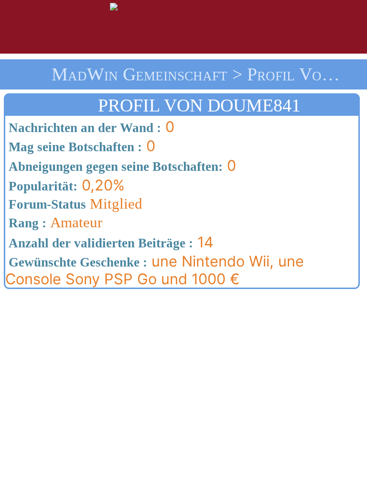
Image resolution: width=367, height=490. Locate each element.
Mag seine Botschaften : (73, 147)
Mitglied (73, 204)
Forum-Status (45, 204)
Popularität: (41, 186)
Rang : (25, 223)
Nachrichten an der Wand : (83, 128)
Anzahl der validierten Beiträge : (99, 243)
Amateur (53, 222)
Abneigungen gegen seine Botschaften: (114, 166)
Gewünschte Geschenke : (76, 262)
